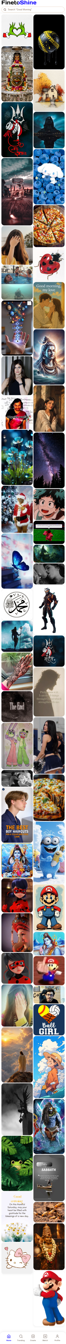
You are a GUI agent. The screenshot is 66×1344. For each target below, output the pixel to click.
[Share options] (28, 18)
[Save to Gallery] (28, 24)
